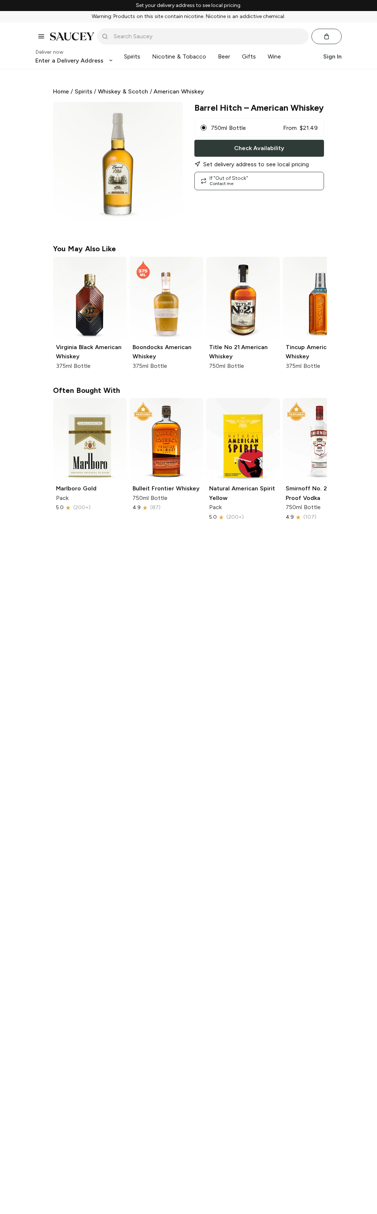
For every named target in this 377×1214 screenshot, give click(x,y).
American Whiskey (179, 91)
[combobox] (208, 36)
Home (61, 91)
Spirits (83, 91)
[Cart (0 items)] (326, 36)
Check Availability (259, 148)
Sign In (332, 56)
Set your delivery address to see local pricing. (189, 5)
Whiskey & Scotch (123, 91)
